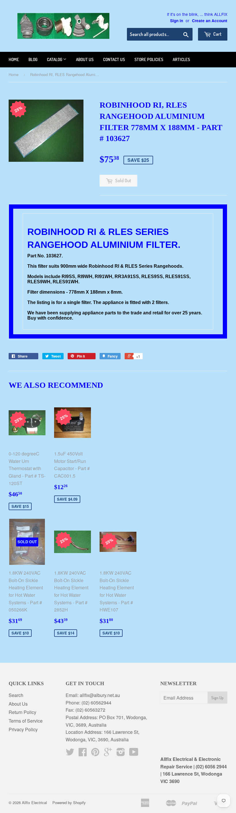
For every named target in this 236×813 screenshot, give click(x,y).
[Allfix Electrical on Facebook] (82, 753)
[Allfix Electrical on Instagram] (120, 753)
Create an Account (209, 20)
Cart (217, 34)
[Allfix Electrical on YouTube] (133, 753)
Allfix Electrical (34, 802)
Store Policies (148, 59)
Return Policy (22, 712)
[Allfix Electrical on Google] (108, 753)
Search (16, 695)
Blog (32, 59)
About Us (18, 703)
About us (85, 59)
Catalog (55, 59)
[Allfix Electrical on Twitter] (70, 753)
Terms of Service (26, 720)
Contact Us (114, 59)
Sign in (176, 20)
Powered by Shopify (69, 802)
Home (14, 59)
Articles (181, 59)
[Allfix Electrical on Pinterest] (95, 753)
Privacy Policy (23, 729)
